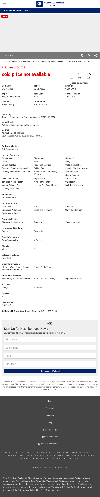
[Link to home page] (50, 4)
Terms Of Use (12, 452)
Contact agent (9, 55)
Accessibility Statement (54, 452)
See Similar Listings (80, 83)
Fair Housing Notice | (83, 452)
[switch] (82, 55)
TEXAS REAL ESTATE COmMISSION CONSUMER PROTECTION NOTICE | (39, 455)
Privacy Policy (30, 452)
